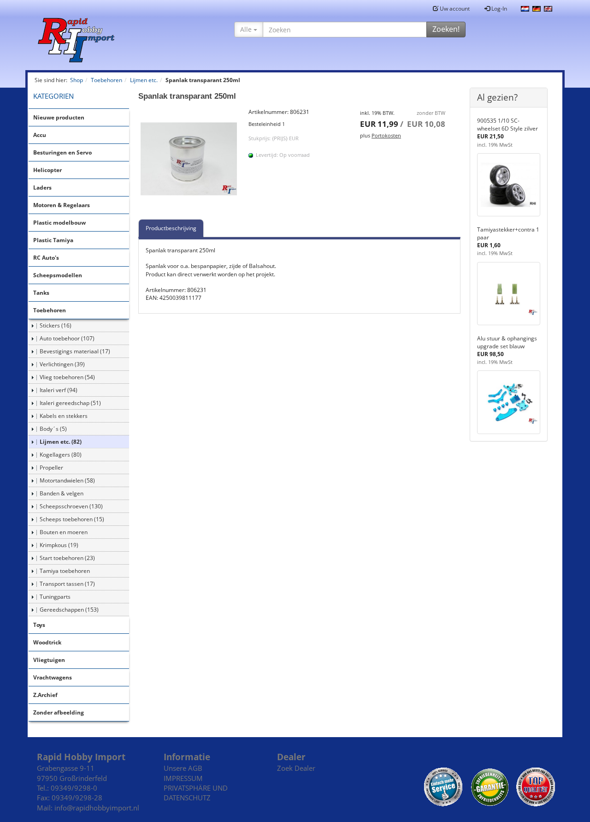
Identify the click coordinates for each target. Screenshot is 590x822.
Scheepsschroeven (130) (71, 506)
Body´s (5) (53, 429)
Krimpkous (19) (59, 545)
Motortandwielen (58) (67, 480)
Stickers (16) (55, 325)
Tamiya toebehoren (65, 571)
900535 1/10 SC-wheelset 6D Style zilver (507, 124)
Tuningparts (55, 597)
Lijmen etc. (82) (61, 442)
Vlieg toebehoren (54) (67, 377)
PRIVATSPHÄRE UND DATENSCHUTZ (196, 792)
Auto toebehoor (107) (67, 338)
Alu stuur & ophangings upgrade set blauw (507, 342)
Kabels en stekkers (64, 416)
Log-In (498, 8)
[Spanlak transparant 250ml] (189, 158)
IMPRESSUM (183, 778)
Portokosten (386, 135)
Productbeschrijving (171, 228)
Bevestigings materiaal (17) (75, 351)
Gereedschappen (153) (69, 610)
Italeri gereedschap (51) (70, 403)
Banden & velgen (61, 493)
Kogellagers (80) (61, 455)
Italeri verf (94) (58, 390)
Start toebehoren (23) (67, 558)
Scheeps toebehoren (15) (72, 519)
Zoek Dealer (296, 768)
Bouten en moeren (64, 532)
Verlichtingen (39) (62, 364)
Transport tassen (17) (67, 584)
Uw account (454, 8)
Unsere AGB (183, 768)
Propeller (51, 467)
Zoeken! (446, 29)
